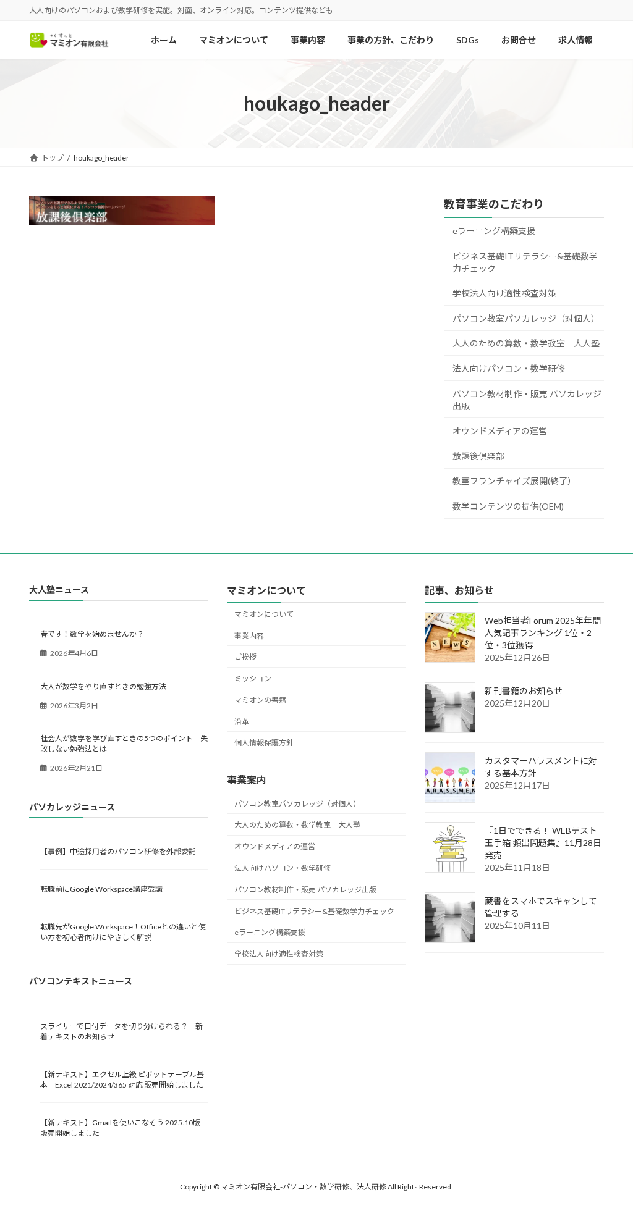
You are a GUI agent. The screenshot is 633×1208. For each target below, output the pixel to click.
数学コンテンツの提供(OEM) (508, 506)
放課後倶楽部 (478, 456)
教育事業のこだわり (494, 204)
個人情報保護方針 (264, 743)
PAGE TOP (606, 1160)
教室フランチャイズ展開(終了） (514, 481)
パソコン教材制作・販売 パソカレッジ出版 (526, 399)
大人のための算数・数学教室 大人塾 (526, 343)
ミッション (252, 678)
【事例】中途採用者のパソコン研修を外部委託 (118, 851)
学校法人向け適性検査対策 (504, 293)
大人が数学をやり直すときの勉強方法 (103, 686)
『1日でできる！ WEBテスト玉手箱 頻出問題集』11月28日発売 (543, 843)
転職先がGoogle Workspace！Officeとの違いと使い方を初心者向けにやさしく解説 (123, 932)
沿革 (241, 721)
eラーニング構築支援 (493, 230)
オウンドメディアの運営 (499, 431)
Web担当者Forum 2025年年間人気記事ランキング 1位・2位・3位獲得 (543, 633)
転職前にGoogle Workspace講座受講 (101, 889)
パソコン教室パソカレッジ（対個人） (526, 318)
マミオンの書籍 (260, 700)
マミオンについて (264, 614)
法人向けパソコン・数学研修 (508, 368)
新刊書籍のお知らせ (524, 691)
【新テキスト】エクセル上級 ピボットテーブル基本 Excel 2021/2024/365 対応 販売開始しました (122, 1079)
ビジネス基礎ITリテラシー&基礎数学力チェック (525, 262)
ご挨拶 (245, 657)
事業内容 (249, 635)
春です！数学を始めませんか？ (92, 634)
